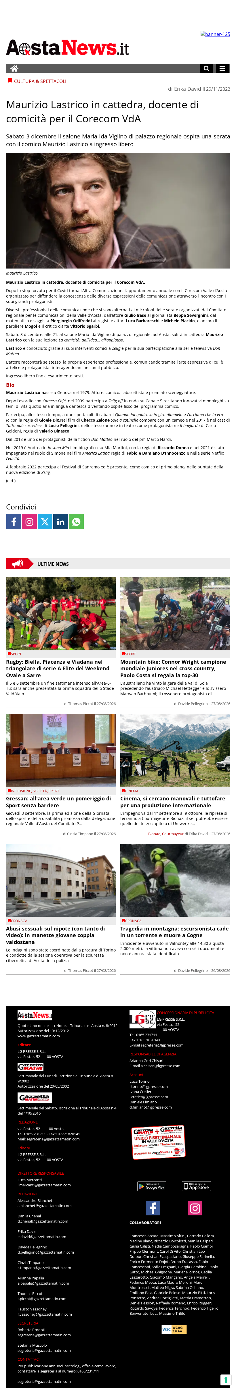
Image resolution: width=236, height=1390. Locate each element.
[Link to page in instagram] (29, 521)
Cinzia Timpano (80, 833)
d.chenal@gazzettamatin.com (43, 1221)
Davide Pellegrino (193, 703)
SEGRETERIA (28, 1323)
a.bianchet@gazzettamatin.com (45, 1205)
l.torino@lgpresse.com (149, 1086)
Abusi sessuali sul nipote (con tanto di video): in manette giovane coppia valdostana (55, 935)
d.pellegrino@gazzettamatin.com (46, 1252)
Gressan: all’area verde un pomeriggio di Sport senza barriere (58, 801)
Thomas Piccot (80, 703)
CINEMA (131, 791)
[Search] (206, 68)
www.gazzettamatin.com (39, 1035)
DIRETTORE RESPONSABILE (41, 1173)
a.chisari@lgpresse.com (160, 1065)
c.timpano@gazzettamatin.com (44, 1267)
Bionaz (154, 833)
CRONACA (19, 920)
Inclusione (21, 791)
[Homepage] (14, 68)
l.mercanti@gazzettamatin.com (44, 1185)
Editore (24, 1044)
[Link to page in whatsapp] (76, 521)
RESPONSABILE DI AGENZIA (153, 1054)
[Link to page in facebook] (13, 521)
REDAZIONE (28, 1122)
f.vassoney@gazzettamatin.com (45, 1314)
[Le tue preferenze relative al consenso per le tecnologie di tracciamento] (225, 1379)
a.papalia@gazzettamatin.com (43, 1283)
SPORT (16, 654)
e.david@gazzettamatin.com (42, 1236)
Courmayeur (173, 833)
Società (40, 791)
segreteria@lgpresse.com (162, 1045)
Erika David (187, 88)
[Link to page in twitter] (45, 521)
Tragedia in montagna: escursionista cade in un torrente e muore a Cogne (174, 932)
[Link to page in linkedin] (60, 521)
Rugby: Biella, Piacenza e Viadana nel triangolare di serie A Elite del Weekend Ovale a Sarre (57, 668)
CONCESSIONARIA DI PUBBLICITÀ (185, 1012)
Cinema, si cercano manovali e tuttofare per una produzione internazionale (172, 801)
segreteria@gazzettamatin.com (53, 1139)
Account (137, 1074)
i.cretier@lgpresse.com (149, 1096)
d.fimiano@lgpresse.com (151, 1107)
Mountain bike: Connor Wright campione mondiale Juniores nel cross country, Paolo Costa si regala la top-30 (173, 668)
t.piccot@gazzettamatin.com (42, 1298)
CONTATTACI (29, 1359)
